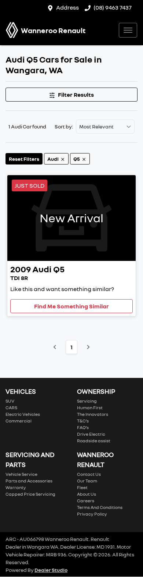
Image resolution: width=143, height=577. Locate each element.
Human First (90, 407)
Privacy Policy (92, 514)
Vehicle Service (21, 474)
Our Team (87, 481)
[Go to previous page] (55, 347)
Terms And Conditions (99, 507)
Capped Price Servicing (30, 494)
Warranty (16, 487)
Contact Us (89, 474)
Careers (85, 500)
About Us (86, 494)
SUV (10, 401)
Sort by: (64, 126)
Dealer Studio (50, 570)
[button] (128, 30)
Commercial (19, 421)
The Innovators (92, 414)
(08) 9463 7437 (113, 7)
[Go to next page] (88, 347)
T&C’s (83, 421)
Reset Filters (24, 159)
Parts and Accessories (29, 481)
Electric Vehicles (23, 414)
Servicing (87, 401)
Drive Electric (91, 434)
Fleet (82, 487)
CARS (11, 407)
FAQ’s (83, 427)
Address (67, 7)
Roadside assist (93, 440)
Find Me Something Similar (71, 306)
